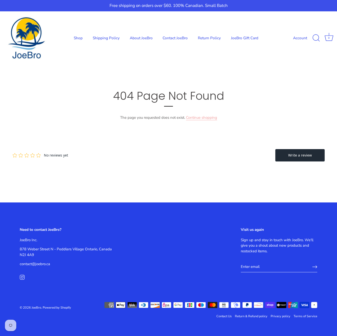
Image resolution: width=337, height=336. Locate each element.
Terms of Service (305, 316)
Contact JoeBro (175, 38)
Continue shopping (201, 117)
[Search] (316, 38)
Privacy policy (280, 316)
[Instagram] (22, 277)
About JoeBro (141, 38)
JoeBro (36, 307)
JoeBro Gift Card (244, 38)
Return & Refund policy (251, 316)
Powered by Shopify (57, 307)
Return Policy (209, 38)
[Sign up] (314, 266)
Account (300, 38)
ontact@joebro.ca (35, 263)
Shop (78, 38)
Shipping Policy (106, 38)
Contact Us (224, 316)
